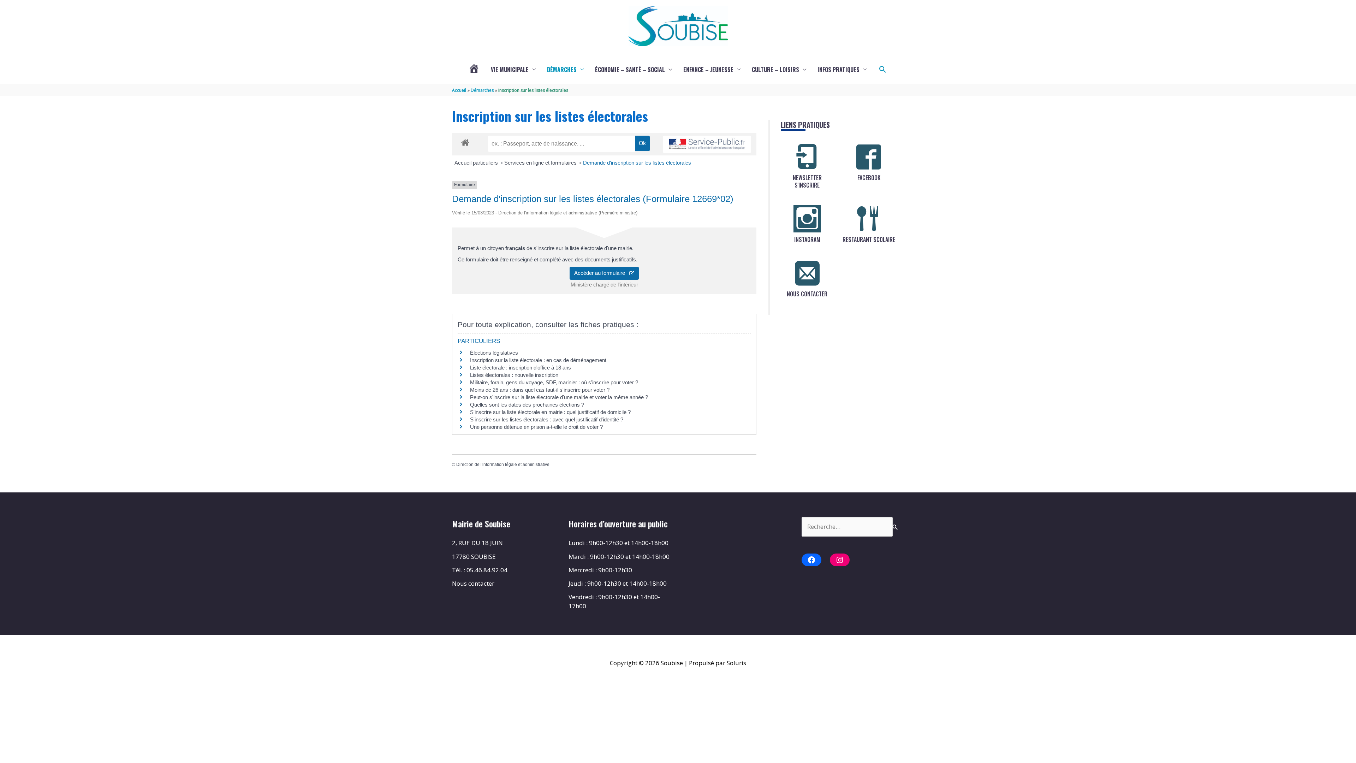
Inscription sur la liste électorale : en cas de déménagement (538, 360)
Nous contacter (473, 583)
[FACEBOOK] (868, 157)
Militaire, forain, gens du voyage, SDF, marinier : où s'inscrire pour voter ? (554, 382)
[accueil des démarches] (465, 141)
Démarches (562, 69)
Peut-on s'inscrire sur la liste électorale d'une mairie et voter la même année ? (559, 397)
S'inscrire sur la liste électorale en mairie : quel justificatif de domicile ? (550, 412)
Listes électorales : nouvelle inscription (514, 375)
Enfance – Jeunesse (708, 69)
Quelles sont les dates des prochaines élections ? (527, 405)
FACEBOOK (868, 177)
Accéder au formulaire (601, 273)
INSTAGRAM (807, 239)
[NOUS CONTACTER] (807, 273)
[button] (882, 69)
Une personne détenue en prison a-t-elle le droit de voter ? (536, 427)
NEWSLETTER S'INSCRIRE (807, 181)
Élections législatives (494, 353)
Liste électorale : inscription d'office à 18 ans (520, 368)
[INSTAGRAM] (807, 218)
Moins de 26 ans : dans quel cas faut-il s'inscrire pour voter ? (539, 390)
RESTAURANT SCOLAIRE (869, 239)
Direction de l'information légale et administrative (502, 464)
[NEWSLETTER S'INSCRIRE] (807, 157)
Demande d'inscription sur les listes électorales (637, 163)
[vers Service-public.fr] (707, 144)
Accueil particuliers (476, 163)
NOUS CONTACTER (807, 294)
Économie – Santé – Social (630, 69)
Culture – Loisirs (775, 69)
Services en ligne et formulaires (541, 163)
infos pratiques (838, 69)
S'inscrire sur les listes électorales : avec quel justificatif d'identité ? (546, 419)
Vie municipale (510, 69)
